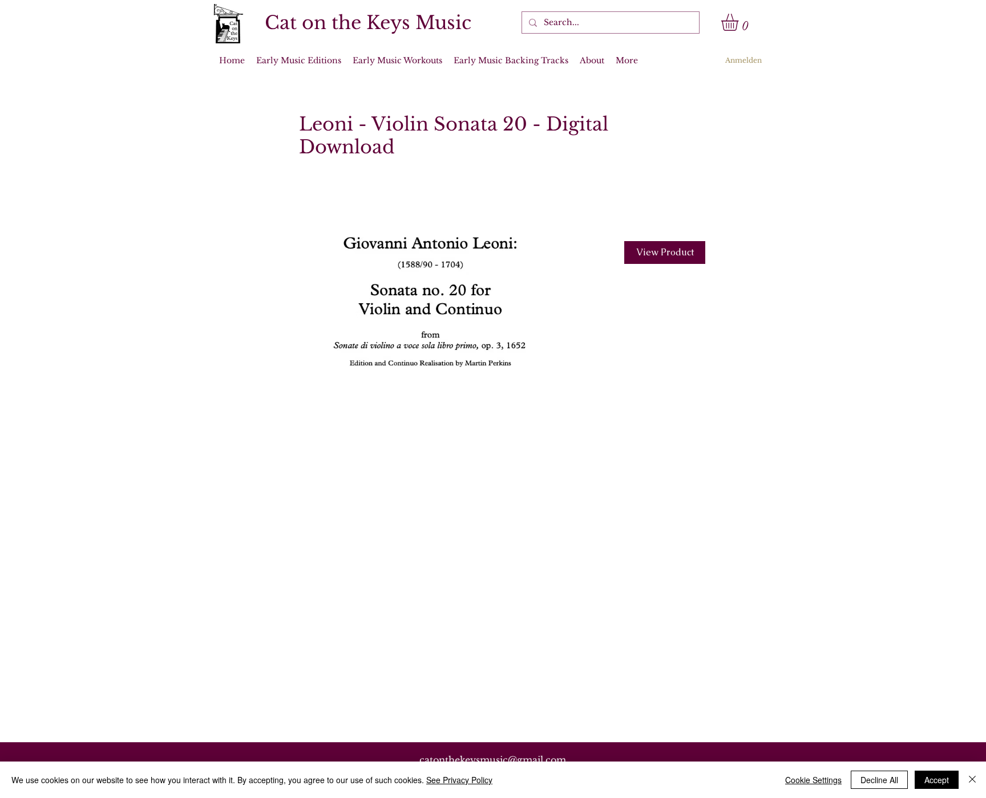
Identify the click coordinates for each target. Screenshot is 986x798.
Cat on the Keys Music (368, 22)
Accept (936, 779)
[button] (739, 22)
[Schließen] (972, 780)
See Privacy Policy (459, 779)
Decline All (879, 779)
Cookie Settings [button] (813, 779)
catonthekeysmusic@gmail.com (492, 760)
